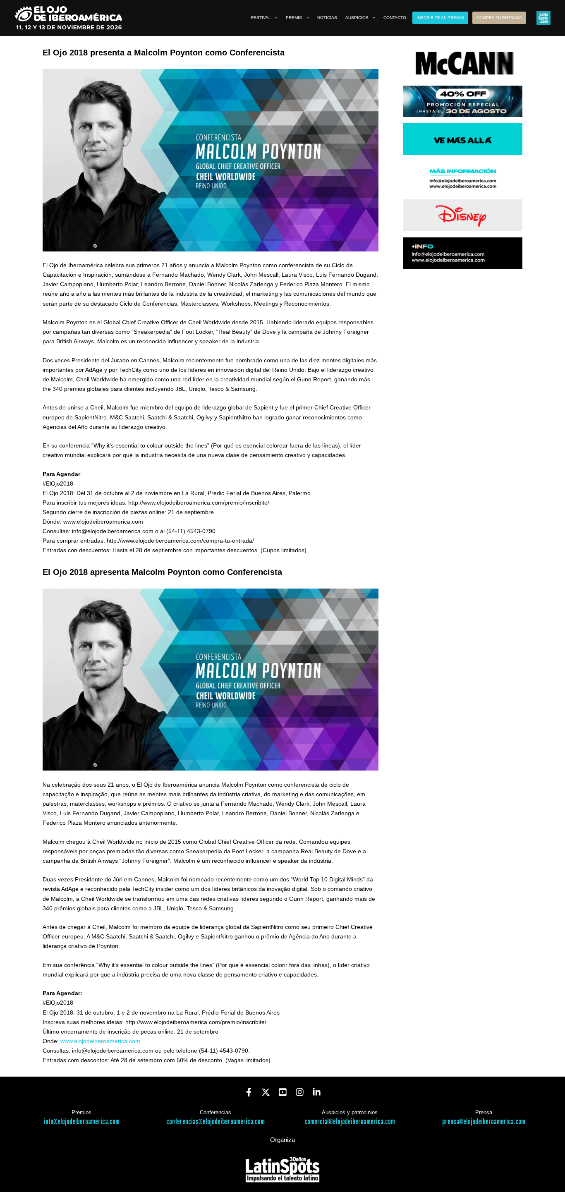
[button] (274, 18)
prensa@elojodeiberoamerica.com (483, 1122)
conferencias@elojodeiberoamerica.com (215, 1122)
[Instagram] (299, 1092)
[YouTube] (282, 1092)
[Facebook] (248, 1092)
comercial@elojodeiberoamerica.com (349, 1122)
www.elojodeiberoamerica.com (100, 1041)
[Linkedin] (316, 1092)
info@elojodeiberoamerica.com (82, 1122)
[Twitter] (265, 1092)
